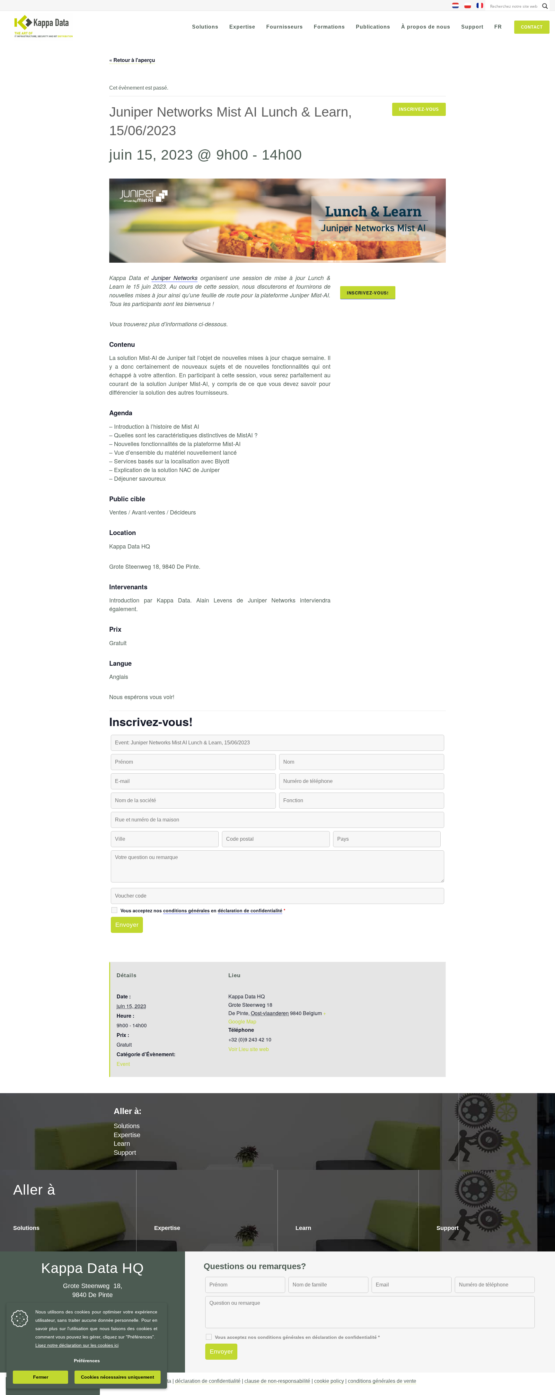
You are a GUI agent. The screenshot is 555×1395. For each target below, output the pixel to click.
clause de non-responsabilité (277, 1381)
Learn (122, 1143)
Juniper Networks (175, 278)
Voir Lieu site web (248, 1049)
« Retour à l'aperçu (132, 60)
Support (125, 1152)
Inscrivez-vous (419, 109)
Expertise (127, 1134)
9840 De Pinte (92, 1294)
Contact (532, 27)
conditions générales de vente (382, 1381)
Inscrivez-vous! (368, 293)
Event (123, 1063)
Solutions (26, 1228)
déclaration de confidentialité (208, 1381)
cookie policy (329, 1381)
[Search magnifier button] (545, 6)
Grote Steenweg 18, (92, 1285)
